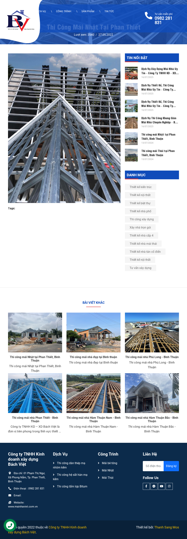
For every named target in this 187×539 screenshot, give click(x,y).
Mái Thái (107, 477)
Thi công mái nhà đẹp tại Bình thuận (93, 357)
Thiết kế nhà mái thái (143, 243)
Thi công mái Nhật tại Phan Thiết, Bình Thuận (158, 136)
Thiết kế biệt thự (140, 203)
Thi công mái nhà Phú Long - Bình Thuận (152, 357)
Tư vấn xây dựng (140, 268)
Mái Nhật (107, 470)
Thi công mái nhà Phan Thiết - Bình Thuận (35, 419)
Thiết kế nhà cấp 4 (141, 235)
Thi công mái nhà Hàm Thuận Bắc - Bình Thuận (151, 419)
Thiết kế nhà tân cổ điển (145, 251)
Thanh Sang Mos (166, 527)
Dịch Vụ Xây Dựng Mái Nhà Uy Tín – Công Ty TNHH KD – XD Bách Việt (159, 73)
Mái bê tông (109, 463)
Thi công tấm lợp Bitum (71, 486)
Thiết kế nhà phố (140, 211)
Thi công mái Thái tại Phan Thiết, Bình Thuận (158, 153)
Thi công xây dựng (142, 219)
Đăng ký (171, 466)
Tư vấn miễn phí (163, 19)
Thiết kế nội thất (140, 195)
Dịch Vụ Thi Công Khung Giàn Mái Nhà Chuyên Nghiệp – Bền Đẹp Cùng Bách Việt (159, 122)
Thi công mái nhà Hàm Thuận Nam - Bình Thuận (93, 419)
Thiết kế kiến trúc (141, 187)
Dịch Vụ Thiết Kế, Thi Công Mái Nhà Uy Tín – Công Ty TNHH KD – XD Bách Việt (157, 89)
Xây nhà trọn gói (140, 227)
